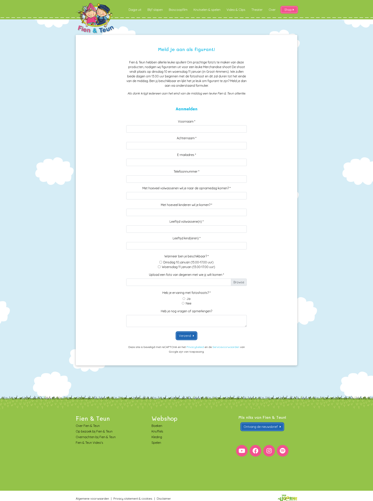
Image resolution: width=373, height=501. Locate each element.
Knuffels (157, 431)
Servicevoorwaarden (226, 347)
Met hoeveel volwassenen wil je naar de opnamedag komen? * (186, 188)
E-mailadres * (186, 155)
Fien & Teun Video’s (89, 443)
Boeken (157, 426)
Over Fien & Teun (88, 426)
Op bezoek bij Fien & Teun (94, 431)
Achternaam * (186, 138)
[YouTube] (242, 451)
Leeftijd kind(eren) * (186, 238)
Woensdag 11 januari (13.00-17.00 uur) (188, 267)
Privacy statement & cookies (132, 498)
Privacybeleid (195, 347)
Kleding (157, 437)
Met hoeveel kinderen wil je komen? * (186, 205)
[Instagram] (269, 451)
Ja (188, 299)
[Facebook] (255, 451)
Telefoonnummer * (186, 171)
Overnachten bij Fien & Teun (96, 437)
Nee (188, 303)
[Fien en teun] (95, 18)
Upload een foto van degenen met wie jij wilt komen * (186, 275)
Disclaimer (164, 498)
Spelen (156, 443)
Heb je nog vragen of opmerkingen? (186, 311)
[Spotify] (282, 451)
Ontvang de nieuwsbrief (261, 427)
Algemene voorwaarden (92, 498)
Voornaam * (186, 121)
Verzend (185, 336)
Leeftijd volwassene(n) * (187, 221)
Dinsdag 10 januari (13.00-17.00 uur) (188, 262)
